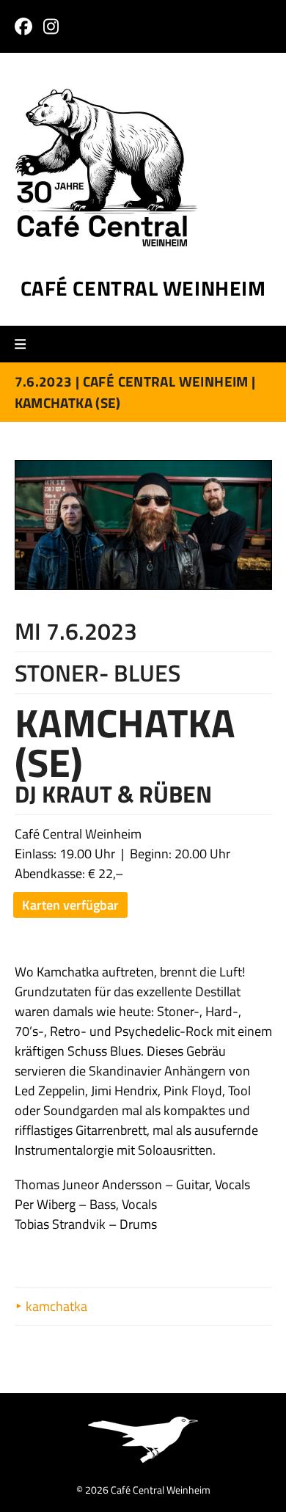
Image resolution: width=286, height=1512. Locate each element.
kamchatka (55, 1306)
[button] (26, 344)
